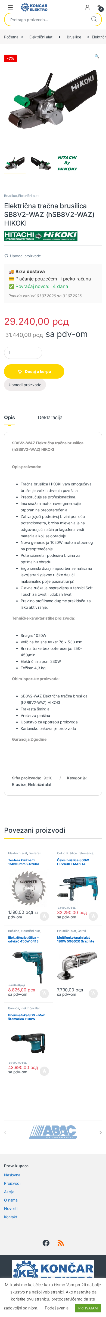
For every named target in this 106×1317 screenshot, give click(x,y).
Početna (11, 37)
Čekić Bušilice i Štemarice (75, 853)
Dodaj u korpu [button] (44, 916)
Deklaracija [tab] (50, 417)
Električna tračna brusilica (65, 696)
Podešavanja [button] (56, 1308)
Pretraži (93, 19)
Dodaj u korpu (38, 371)
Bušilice (13, 931)
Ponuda (13, 1008)
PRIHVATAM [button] (88, 1308)
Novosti (10, 1208)
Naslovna (12, 1175)
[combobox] (45, 19)
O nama (11, 1200)
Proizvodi (12, 1183)
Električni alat (40, 37)
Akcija (9, 1191)
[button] (97, 56)
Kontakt (10, 1217)
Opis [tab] (9, 417)
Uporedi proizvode (25, 256)
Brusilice (74, 37)
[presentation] (100, 1132)
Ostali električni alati (71, 932)
